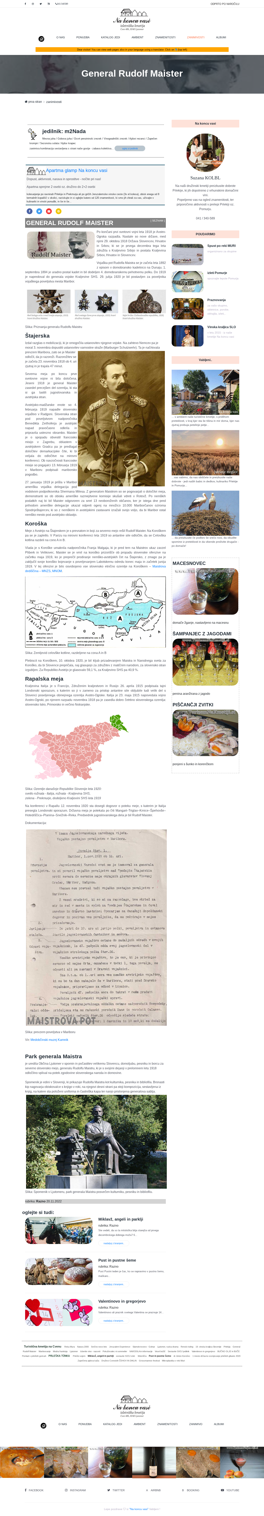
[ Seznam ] (158, 220)
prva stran (35, 101)
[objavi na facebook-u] (29, 211)
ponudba (82, 37)
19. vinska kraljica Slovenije (208, 1347)
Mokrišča (142, 1356)
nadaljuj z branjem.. (114, 1243)
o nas (60, 37)
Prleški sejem (79, 1356)
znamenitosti (165, 37)
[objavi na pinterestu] (58, 211)
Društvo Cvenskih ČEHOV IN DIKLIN (119, 1360)
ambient (138, 37)
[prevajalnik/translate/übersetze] (48, 4)
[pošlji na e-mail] (49, 211)
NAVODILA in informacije (140, 1351)
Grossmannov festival (149, 1360)
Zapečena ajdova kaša (88, 1360)
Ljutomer (74, 1351)
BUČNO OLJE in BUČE (228, 1351)
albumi (221, 37)
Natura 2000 (83, 1347)
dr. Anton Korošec (182, 1356)
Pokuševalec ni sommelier (115, 1351)
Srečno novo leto (99, 1347)
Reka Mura (69, 1347)
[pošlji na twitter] (39, 211)
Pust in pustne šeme (160, 1356)
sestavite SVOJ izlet (125, 1356)
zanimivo (195, 1424)
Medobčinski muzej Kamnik (49, 1039)
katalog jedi (110, 37)
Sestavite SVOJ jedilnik (178, 1351)
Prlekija (227, 1347)
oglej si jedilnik (130, 148)
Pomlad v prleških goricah (34, 1356)
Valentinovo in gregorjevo (203, 1351)
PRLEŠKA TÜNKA (60, 1355)
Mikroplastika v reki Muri (173, 1360)
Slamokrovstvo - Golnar (144, 1347)
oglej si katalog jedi (67, 1471)
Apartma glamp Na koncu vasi (76, 170)
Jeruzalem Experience (119, 1347)
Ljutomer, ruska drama (167, 1347)
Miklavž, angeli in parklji (101, 1356)
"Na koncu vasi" (138, 1509)
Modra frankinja (60, 1351)
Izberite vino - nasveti (90, 1351)
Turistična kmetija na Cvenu (43, 1346)
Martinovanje (45, 1351)
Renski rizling (187, 1347)
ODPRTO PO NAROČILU (225, 4)
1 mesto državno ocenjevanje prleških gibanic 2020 (216, 1356)
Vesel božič (160, 1351)
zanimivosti (198, 37)
